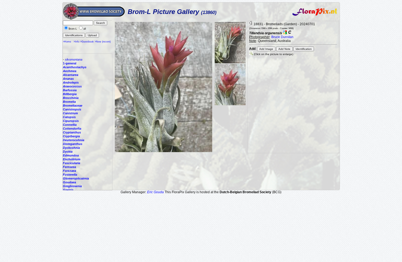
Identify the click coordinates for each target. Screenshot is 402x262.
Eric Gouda (155, 192)
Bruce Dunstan (282, 37)
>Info (76, 41)
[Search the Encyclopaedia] (290, 33)
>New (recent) (103, 41)
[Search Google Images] (285, 33)
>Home (67, 41)
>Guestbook (87, 41)
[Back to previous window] (251, 24)
